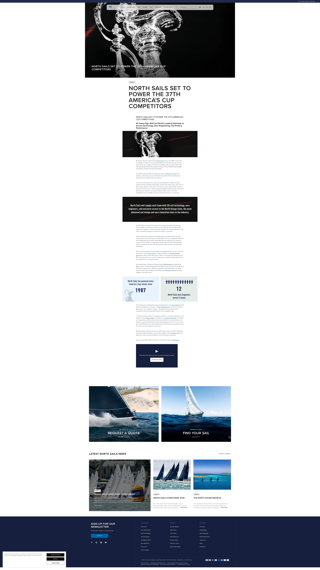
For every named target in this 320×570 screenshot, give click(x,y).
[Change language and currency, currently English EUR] (199, 7)
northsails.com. (176, 340)
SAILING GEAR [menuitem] (131, 7)
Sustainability (203, 530)
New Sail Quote (145, 543)
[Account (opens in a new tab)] (204, 7)
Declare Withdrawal (175, 546)
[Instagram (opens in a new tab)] (97, 543)
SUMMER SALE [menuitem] (168, 7)
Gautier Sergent (176, 305)
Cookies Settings (55, 563)
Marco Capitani (150, 318)
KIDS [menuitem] (151, 7)
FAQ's (201, 543)
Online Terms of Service (171, 560)
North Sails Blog (204, 533)
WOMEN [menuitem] (145, 7)
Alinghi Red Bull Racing (163, 307)
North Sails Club (174, 536)
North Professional (205, 536)
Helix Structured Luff (170, 270)
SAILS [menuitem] (122, 7)
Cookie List (143, 560)
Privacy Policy (180, 560)
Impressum (203, 540)
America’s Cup (160, 161)
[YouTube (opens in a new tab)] (106, 543)
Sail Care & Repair (146, 533)
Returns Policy (174, 540)
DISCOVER (203, 523)
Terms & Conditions (151, 560)
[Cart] (210, 7)
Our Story (202, 526)
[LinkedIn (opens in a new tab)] (101, 543)
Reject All (55, 559)
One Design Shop (145, 530)
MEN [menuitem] (139, 7)
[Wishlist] (207, 7)
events (132, 82)
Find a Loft (144, 546)
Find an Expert (145, 550)
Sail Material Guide (146, 540)
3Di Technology (145, 536)
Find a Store (173, 533)
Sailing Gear (173, 530)
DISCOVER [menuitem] (158, 7)
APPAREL (172, 523)
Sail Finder (144, 526)
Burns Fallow (151, 253)
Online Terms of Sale (160, 560)
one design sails (174, 333)
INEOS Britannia (168, 264)
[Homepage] (110, 7)
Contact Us (203, 546)
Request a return (174, 543)
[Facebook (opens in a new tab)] (92, 543)
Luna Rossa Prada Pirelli (170, 318)
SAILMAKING (144, 523)
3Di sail (168, 174)
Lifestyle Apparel (174, 526)
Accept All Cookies (55, 555)
